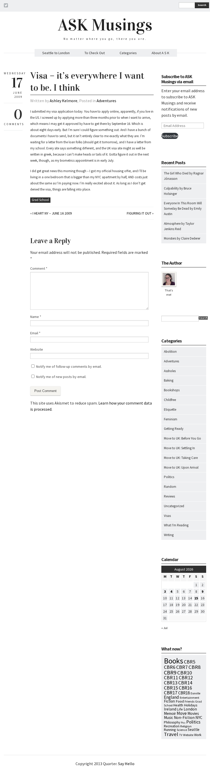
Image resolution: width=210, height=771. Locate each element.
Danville (195, 693)
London (190, 709)
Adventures (106, 100)
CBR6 (169, 667)
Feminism (170, 419)
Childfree (170, 400)
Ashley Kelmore (63, 100)
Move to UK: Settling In (179, 448)
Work (197, 735)
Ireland (170, 709)
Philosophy (172, 722)
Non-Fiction (184, 717)
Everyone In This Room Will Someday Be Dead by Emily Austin (183, 208)
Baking (168, 380)
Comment (38, 268)
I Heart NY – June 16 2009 (52, 213)
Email (35, 333)
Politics (169, 477)
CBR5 (189, 662)
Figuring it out (139, 213)
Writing (169, 535)
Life (180, 709)
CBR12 (186, 677)
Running (170, 729)
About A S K (160, 53)
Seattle (194, 729)
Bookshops (172, 390)
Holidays (190, 705)
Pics (183, 722)
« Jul (164, 628)
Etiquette (170, 409)
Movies (193, 713)
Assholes (170, 371)
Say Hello (126, 763)
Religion (186, 726)
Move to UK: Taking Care (181, 458)
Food (180, 701)
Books (173, 661)
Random (170, 486)
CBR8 (194, 667)
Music (168, 717)
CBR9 (170, 672)
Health (178, 705)
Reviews (169, 496)
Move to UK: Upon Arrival (181, 467)
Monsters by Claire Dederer (182, 238)
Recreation (172, 726)
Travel (171, 734)
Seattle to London (56, 53)
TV (180, 735)
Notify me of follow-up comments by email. (69, 366)
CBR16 (185, 688)
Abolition (170, 351)
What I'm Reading (176, 525)
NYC (198, 717)
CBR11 (171, 677)
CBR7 (182, 667)
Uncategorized (174, 506)
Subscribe (169, 135)
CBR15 (171, 687)
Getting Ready (173, 428)
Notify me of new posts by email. (61, 376)
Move (182, 713)
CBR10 (184, 672)
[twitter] (6, 6)
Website (36, 349)
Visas (167, 516)
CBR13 (170, 683)
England (171, 697)
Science (182, 730)
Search (202, 5)
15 (196, 598)
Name (35, 316)
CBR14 (185, 683)
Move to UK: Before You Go (182, 438)
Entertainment (189, 697)
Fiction (169, 701)
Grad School (40, 200)
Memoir (170, 713)
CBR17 (170, 693)
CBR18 (184, 693)
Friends (189, 701)
